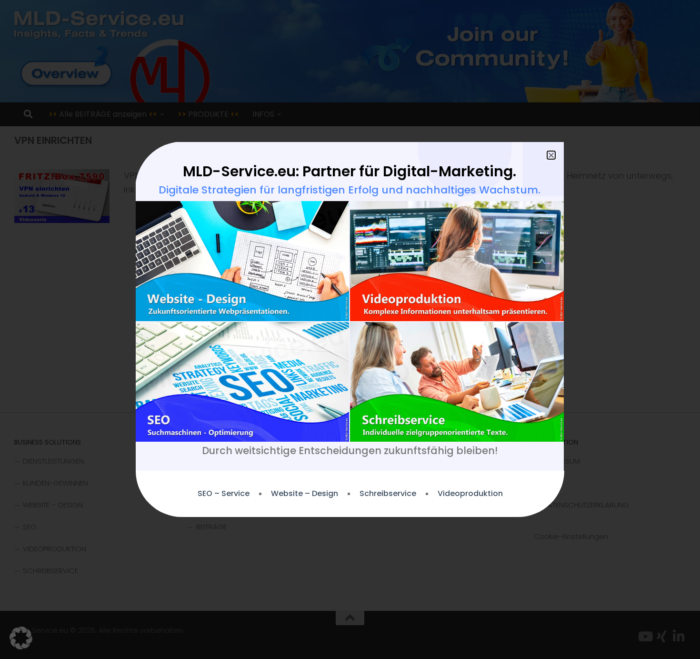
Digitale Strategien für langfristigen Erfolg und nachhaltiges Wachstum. (349, 189)
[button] (21, 638)
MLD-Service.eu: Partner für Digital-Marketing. (349, 171)
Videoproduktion (470, 493)
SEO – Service (224, 493)
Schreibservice (388, 493)
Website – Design (304, 493)
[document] (350, 329)
